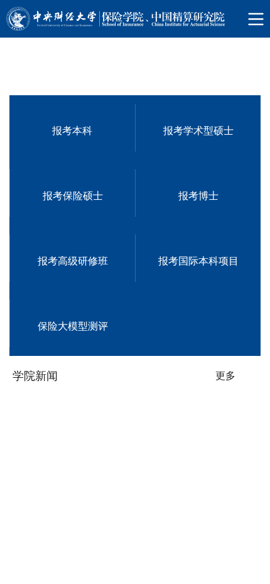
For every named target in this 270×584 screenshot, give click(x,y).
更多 (225, 549)
